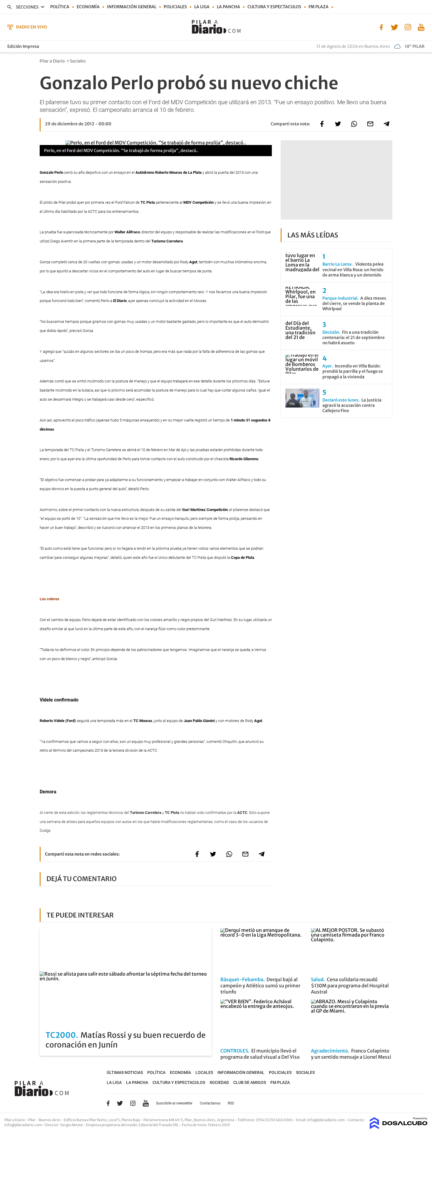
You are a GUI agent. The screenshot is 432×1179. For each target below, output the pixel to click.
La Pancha (228, 6)
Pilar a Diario (53, 61)
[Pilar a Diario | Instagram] (407, 27)
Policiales (175, 6)
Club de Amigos (249, 1082)
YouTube (146, 1103)
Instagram (132, 1103)
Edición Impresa (23, 46)
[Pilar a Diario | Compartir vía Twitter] (338, 124)
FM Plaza (319, 6)
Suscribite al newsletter (174, 1103)
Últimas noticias (125, 1072)
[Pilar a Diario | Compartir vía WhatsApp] (354, 124)
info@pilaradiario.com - (327, 1120)
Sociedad (219, 1082)
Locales (204, 1072)
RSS (231, 1103)
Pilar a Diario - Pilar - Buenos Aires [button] (32, 1120)
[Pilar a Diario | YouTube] (421, 27)
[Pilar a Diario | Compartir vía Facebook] (322, 124)
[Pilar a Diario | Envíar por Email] (370, 124)
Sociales (78, 61)
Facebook (108, 1103)
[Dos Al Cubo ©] (399, 1127)
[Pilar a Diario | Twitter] (394, 27)
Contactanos (210, 1103)
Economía (88, 6)
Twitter (120, 1103)
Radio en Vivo (31, 27)
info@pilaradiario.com (23, 1125)
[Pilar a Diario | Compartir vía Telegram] (386, 124)
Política (59, 6)
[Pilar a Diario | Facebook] (381, 27)
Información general (131, 6)
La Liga (202, 6)
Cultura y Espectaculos (274, 6)
